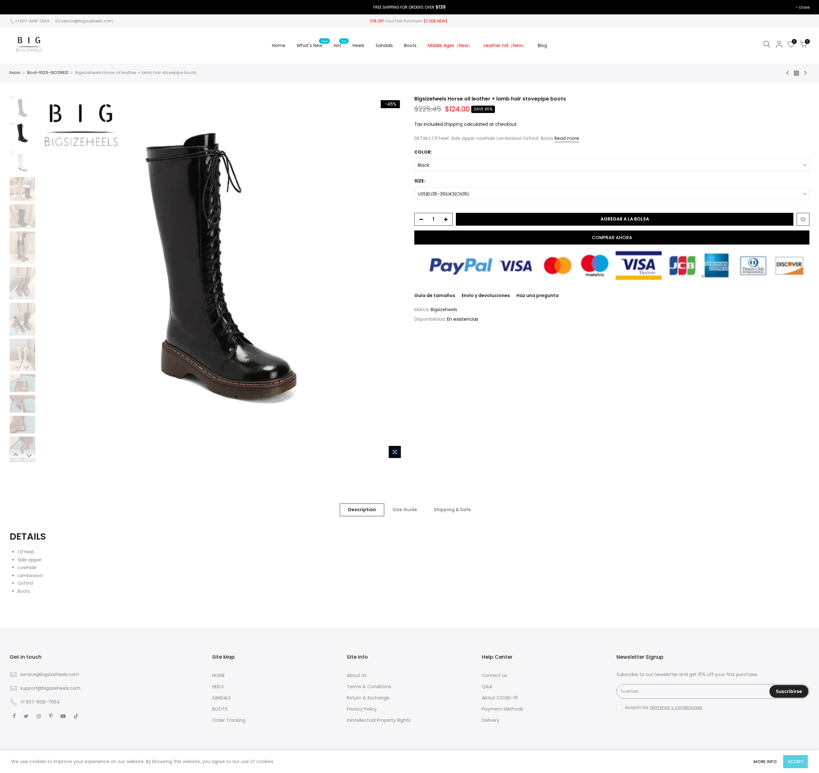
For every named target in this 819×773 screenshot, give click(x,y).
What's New (312, 44)
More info (765, 762)
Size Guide (405, 509)
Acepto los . (664, 707)
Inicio (15, 73)
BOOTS (220, 709)
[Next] (393, 278)
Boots (410, 45)
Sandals (384, 45)
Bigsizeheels (444, 309)
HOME (218, 675)
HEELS (218, 686)
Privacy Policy (362, 709)
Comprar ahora (612, 237)
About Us (357, 675)
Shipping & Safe (452, 509)
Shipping (453, 124)
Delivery (490, 720)
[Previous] (49, 278)
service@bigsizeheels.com (87, 21)
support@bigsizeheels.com (50, 688)
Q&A (487, 686)
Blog (542, 45)
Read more (566, 138)
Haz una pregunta (537, 295)
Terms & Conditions (369, 686)
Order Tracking (228, 720)
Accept (795, 761)
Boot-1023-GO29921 (47, 73)
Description (362, 509)
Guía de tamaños (434, 295)
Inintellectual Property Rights (378, 720)
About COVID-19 (500, 698)
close (804, 7)
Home (278, 45)
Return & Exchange (368, 698)
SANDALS (221, 698)
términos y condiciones (676, 707)
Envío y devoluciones (486, 295)
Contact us (494, 675)
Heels (358, 45)
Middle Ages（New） (450, 45)
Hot (340, 44)
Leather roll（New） (505, 45)
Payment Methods (502, 709)
